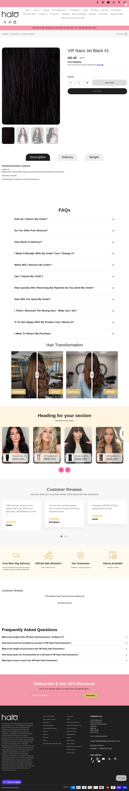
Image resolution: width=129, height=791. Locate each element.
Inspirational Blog (48, 725)
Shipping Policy (71, 734)
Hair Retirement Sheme (50, 728)
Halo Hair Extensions (13, 787)
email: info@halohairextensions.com (105, 741)
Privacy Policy (71, 743)
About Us (46, 737)
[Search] (4, 22)
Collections (46, 722)
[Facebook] (97, 2)
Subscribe (90, 695)
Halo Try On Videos (48, 716)
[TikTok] (124, 2)
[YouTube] (108, 2)
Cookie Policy (70, 752)
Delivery (69, 737)
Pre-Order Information (73, 722)
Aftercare (45, 734)
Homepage (5, 34)
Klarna (45, 740)
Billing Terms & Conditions (74, 746)
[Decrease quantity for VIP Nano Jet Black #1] (70, 83)
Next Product (120, 34)
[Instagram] (103, 2)
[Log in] (9, 22)
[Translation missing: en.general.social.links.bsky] (126, 5)
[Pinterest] (119, 2)
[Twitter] (113, 2)
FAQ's (68, 719)
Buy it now (97, 91)
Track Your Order (71, 731)
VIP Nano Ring (14, 34)
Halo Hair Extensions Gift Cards (52, 743)
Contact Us (70, 716)
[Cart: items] (14, 22)
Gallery (45, 731)
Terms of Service (71, 749)
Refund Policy (71, 740)
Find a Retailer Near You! (74, 725)
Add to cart (109, 82)
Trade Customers (72, 728)
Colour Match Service (49, 719)
